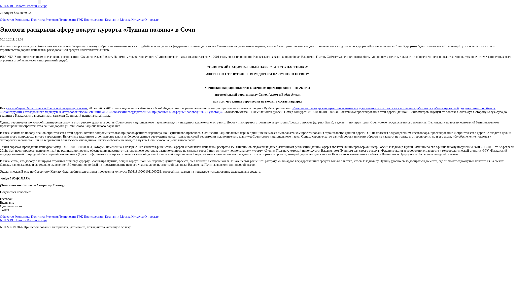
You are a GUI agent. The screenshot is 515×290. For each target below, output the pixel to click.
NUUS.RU (23, 6)
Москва (125, 19)
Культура (137, 19)
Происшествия (94, 19)
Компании (112, 19)
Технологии (67, 19)
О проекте (151, 19)
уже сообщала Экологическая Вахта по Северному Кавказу (46, 108)
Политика (38, 19)
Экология (52, 19)
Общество (7, 19)
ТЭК (80, 19)
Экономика (22, 19)
